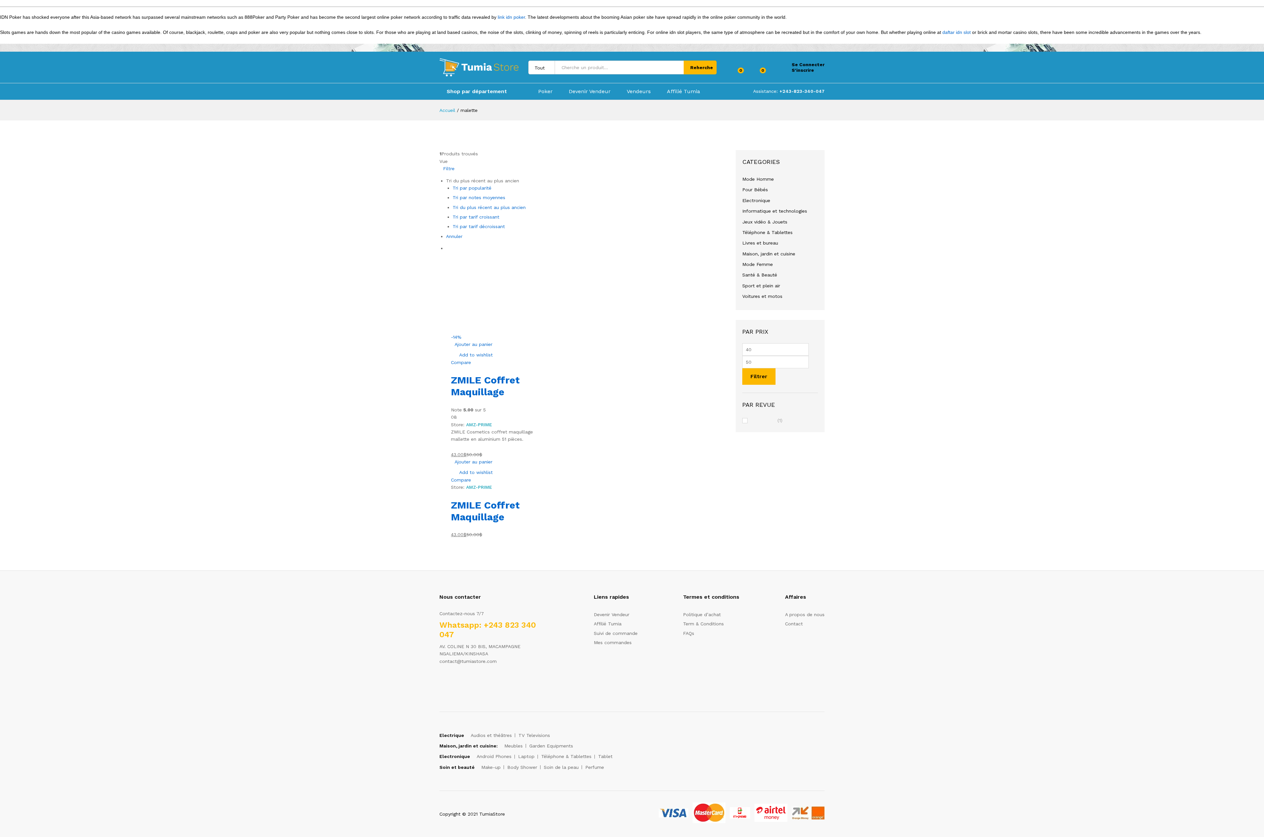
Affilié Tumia (683, 91)
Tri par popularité (472, 188)
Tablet (605, 756)
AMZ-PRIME (479, 424)
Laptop (526, 756)
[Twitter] (451, 681)
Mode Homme (758, 179)
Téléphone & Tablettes (767, 232)
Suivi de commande (616, 633)
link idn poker (511, 17)
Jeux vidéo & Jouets (764, 221)
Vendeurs (639, 91)
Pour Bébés (755, 189)
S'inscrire (803, 70)
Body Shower (522, 767)
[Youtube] (472, 681)
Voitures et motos (762, 296)
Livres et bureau (760, 243)
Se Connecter (808, 64)
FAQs (688, 633)
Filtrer (758, 376)
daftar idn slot (956, 32)
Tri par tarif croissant (476, 217)
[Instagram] (482, 681)
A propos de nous (805, 614)
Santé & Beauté (759, 274)
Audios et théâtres (491, 735)
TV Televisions (534, 735)
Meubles (513, 745)
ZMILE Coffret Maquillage (485, 386)
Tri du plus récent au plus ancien (489, 207)
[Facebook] (441, 681)
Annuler (454, 236)
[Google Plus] (462, 681)
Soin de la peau (561, 767)
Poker (545, 91)
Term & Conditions (703, 623)
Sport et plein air (761, 285)
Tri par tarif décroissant (479, 226)
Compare (461, 362)
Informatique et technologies (774, 211)
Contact (794, 623)
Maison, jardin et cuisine (768, 253)
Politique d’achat (702, 614)
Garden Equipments (551, 745)
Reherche (701, 67)
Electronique (756, 200)
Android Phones (494, 756)
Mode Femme (757, 264)
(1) (766, 421)
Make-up (491, 767)
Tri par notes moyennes (479, 197)
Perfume (594, 767)
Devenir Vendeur (590, 91)
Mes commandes (613, 642)
